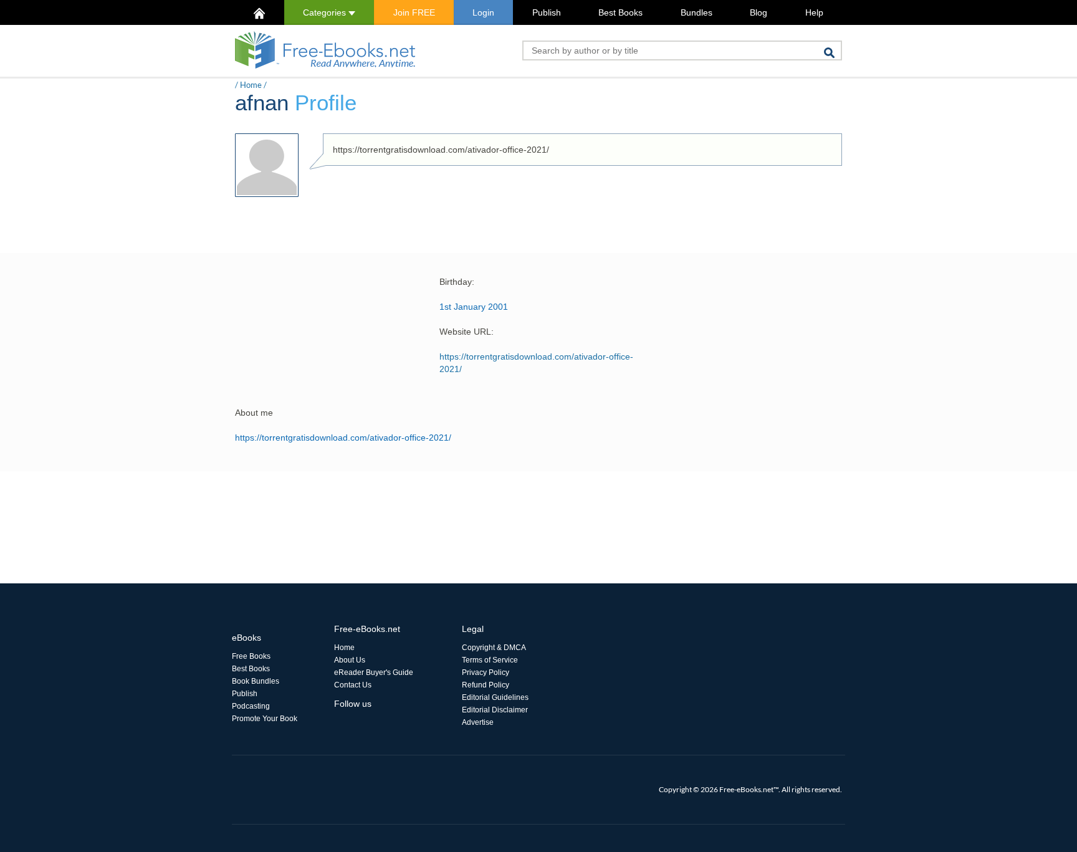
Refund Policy (485, 685)
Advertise (478, 722)
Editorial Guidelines (495, 697)
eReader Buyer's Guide (373, 672)
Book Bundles (255, 681)
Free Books (251, 656)
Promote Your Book (264, 718)
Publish (546, 12)
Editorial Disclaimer (495, 710)
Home (251, 85)
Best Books (620, 12)
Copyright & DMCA (494, 647)
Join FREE (414, 12)
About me (254, 413)
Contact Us (352, 685)
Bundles (696, 12)
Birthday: (456, 282)
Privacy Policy (485, 672)
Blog (758, 12)
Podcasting (251, 706)
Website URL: (466, 332)
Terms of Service (490, 660)
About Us (349, 660)
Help (814, 12)
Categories (325, 12)
